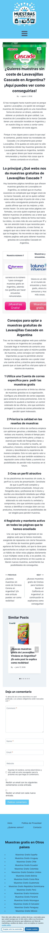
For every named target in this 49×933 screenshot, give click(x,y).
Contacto (37, 827)
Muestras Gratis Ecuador (26, 865)
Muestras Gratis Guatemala (26, 883)
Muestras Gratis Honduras (26, 893)
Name (10, 741)
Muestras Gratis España (26, 855)
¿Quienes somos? (16, 827)
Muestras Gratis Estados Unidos (26, 872)
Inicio (10, 823)
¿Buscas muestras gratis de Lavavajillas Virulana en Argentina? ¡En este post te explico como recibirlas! (24, 656)
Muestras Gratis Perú (26, 890)
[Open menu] (24, 33)
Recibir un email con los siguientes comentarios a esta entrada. (21, 783)
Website (10, 763)
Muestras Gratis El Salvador (26, 904)
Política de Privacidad (31, 823)
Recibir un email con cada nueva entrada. (21, 794)
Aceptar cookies (31, 929)
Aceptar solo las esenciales (12, 929)
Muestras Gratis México (26, 911)
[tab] (20, 678)
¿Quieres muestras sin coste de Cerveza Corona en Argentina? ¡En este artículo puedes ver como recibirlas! (13, 588)
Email (9, 752)
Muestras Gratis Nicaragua (26, 900)
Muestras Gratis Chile (26, 862)
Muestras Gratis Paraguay (26, 907)
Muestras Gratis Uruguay (26, 858)
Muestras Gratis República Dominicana (26, 886)
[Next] (37, 650)
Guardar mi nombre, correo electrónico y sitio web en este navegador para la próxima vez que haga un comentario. (25, 772)
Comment (11, 708)
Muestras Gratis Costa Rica (26, 879)
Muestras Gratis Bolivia (26, 876)
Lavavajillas (24, 64)
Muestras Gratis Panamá (26, 897)
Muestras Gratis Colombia (26, 869)
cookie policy (6, 925)
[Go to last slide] (12, 650)
